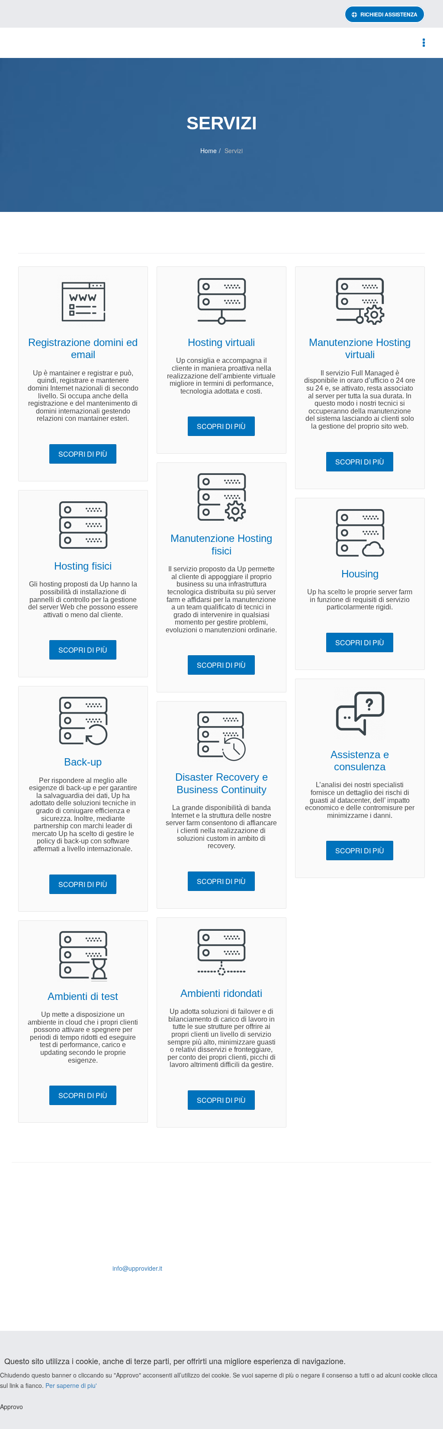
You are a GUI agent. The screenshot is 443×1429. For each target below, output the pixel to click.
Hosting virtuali (221, 342)
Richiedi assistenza (388, 14)
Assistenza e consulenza (360, 760)
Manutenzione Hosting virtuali (360, 348)
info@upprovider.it (137, 1268)
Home (208, 150)
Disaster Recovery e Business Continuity (221, 783)
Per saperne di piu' (71, 1385)
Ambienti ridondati (221, 993)
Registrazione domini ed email (83, 348)
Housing (360, 574)
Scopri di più (82, 454)
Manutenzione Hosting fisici (221, 544)
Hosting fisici (83, 566)
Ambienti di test (83, 996)
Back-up (83, 762)
